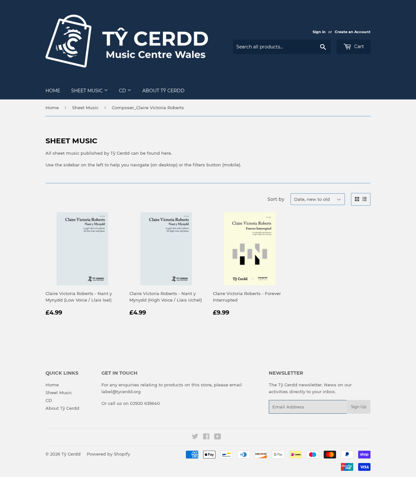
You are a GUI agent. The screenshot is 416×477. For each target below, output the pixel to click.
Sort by (275, 199)
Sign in (319, 32)
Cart (358, 46)
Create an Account (352, 32)
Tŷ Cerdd (71, 454)
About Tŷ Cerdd (163, 91)
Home (53, 91)
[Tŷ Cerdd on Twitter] (195, 437)
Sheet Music (87, 91)
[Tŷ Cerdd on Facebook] (206, 437)
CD (123, 91)
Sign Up (358, 406)
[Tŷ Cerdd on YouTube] (217, 437)
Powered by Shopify (108, 454)
